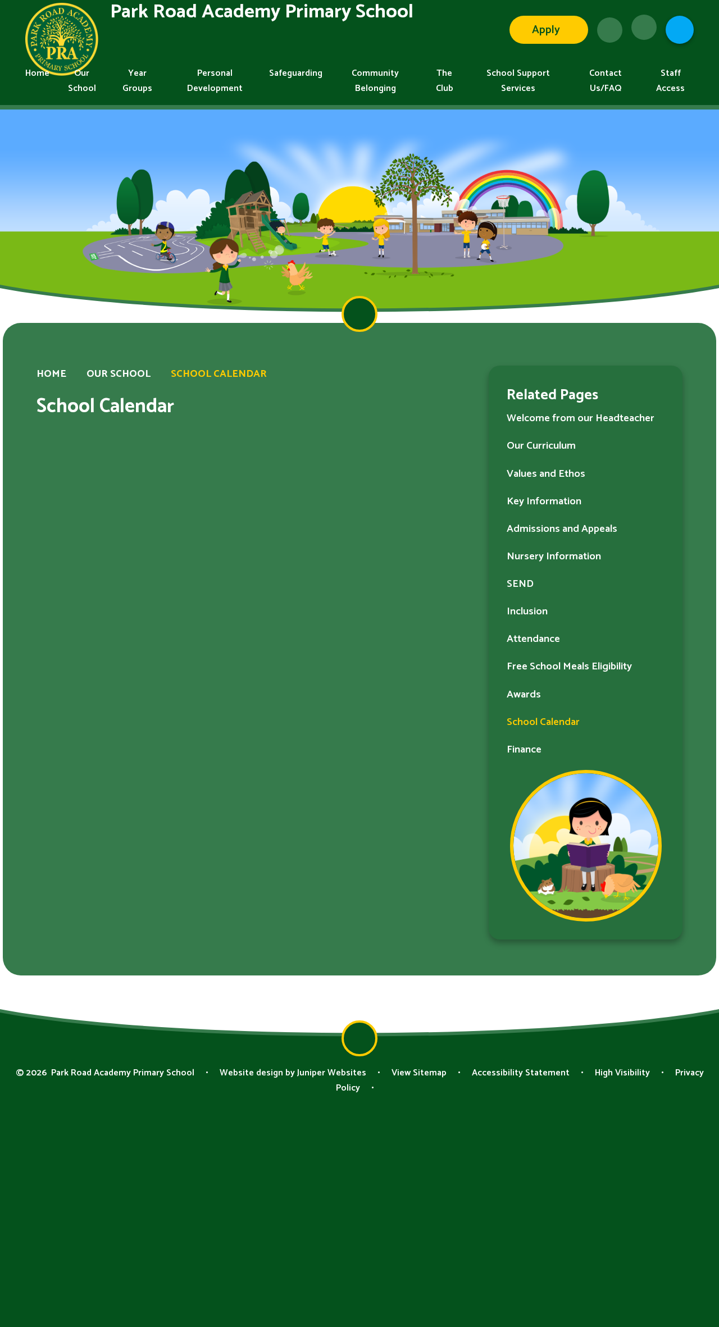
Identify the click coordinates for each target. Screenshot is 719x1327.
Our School (119, 374)
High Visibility (622, 1072)
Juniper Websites (331, 1072)
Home (51, 374)
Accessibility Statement (521, 1072)
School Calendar (219, 374)
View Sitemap (419, 1072)
